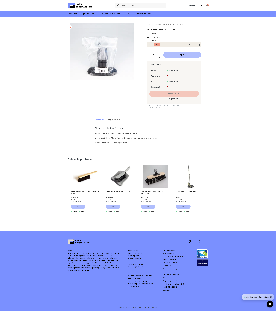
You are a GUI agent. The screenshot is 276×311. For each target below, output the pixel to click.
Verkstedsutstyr (156, 24)
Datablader (166, 290)
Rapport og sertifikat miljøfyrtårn (174, 281)
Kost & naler (180, 24)
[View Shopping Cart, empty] (207, 5)
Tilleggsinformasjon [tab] (113, 120)
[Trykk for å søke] (118, 5)
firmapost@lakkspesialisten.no (138, 267)
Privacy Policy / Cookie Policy (148, 307)
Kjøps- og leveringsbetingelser (173, 256)
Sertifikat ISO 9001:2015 (171, 287)
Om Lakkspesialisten (170, 263)
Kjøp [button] (78, 207)
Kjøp (182, 55)
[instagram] (200, 241)
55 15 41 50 (138, 264)
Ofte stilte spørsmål (169, 278)
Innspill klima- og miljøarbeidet (173, 284)
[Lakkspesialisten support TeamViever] (202, 263)
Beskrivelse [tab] (99, 120)
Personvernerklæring (170, 269)
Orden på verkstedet (169, 24)
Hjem (148, 24)
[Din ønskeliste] (200, 5)
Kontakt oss (167, 266)
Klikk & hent (174, 94)
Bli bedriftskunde (168, 253)
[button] (70, 27)
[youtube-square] (205, 241)
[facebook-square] (192, 241)
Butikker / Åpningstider (170, 260)
